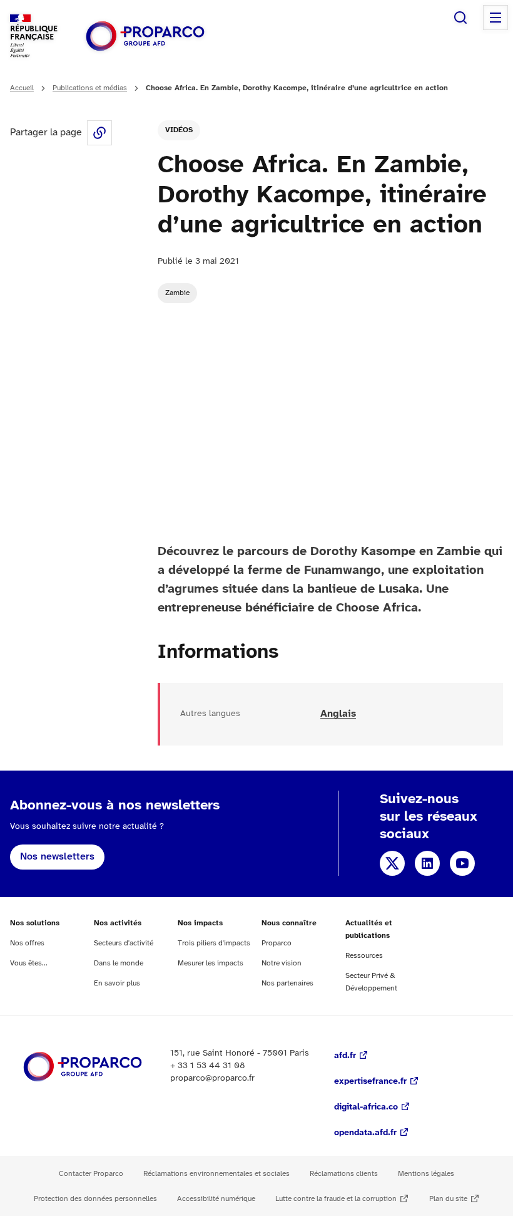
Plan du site (448, 1199)
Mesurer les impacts (210, 963)
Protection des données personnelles (95, 1199)
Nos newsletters (57, 856)
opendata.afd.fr (365, 1133)
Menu (495, 17)
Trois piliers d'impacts (214, 943)
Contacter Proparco (91, 1174)
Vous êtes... (29, 963)
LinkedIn (427, 863)
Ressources (364, 956)
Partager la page (99, 132)
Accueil (22, 88)
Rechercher (460, 17)
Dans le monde (118, 963)
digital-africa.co (366, 1107)
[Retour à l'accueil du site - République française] (145, 36)
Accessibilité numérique (216, 1199)
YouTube (462, 863)
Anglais (338, 714)
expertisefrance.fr (370, 1081)
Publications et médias (90, 88)
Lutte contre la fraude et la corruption (336, 1199)
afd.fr (345, 1056)
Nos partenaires (287, 983)
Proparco (277, 943)
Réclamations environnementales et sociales (216, 1174)
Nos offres (27, 943)
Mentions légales (426, 1174)
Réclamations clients (344, 1174)
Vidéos (179, 130)
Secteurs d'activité (123, 943)
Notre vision (282, 963)
